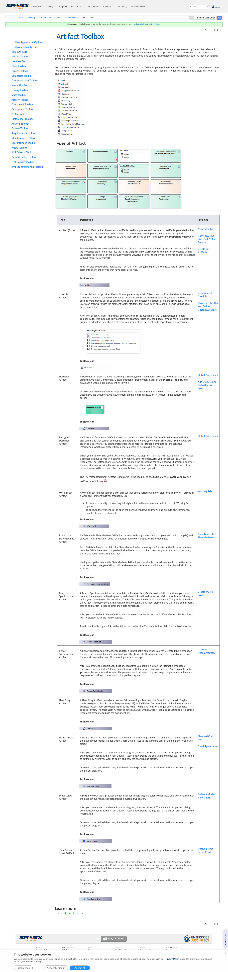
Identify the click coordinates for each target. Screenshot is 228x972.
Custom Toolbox (20, 128)
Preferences (23, 968)
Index (21, 18)
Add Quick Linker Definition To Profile (207, 385)
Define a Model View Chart (206, 796)
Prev (206, 30)
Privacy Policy (172, 959)
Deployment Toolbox (23, 109)
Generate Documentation (206, 651)
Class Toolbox (19, 66)
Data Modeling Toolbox (24, 157)
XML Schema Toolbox (23, 152)
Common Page (19, 52)
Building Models (44, 18)
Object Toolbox (20, 71)
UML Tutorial (92, 6)
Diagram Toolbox (71, 18)
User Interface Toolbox (24, 143)
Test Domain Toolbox (23, 162)
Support (62, 6)
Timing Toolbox (20, 90)
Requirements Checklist (205, 295)
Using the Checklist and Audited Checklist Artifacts (208, 306)
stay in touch (115, 938)
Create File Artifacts (204, 251)
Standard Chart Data (206, 738)
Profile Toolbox (20, 114)
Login (217, 7)
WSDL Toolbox (19, 148)
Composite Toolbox (22, 76)
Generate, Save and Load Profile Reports (206, 239)
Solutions (107, 6)
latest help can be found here (148, 24)
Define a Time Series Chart (205, 851)
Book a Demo (225, 939)
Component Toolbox (22, 104)
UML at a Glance (68, 948)
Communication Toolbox (25, 80)
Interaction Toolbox (22, 85)
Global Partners (172, 948)
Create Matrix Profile (205, 594)
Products (37, 6)
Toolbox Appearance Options (27, 42)
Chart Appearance (208, 746)
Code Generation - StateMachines (208, 536)
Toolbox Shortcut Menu (24, 47)
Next (216, 30)
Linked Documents (208, 375)
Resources (76, 6)
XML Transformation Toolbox (27, 167)
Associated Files (206, 229)
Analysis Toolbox (20, 124)
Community (122, 6)
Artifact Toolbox (20, 56)
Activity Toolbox (20, 100)
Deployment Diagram (72, 913)
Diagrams (58, 18)
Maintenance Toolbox (23, 138)
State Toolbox (19, 95)
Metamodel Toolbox (22, 119)
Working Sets (205, 491)
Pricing (50, 6)
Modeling (31, 18)
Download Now (138, 6)
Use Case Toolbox (21, 61)
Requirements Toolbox (24, 133)
